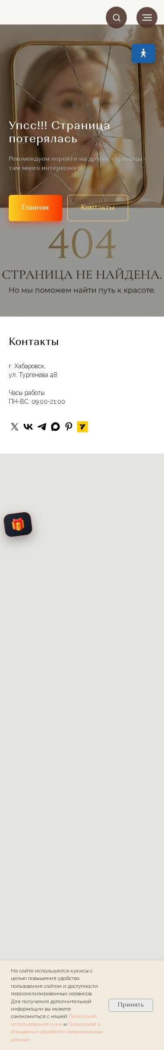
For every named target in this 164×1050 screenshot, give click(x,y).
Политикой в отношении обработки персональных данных (57, 1032)
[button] (116, 17)
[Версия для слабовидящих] (143, 53)
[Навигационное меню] (147, 17)
